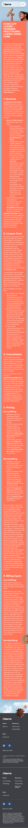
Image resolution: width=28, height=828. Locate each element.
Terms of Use (15, 726)
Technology (6, 783)
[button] (23, 4)
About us (5, 726)
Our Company (6, 781)
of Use (16, 49)
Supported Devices (18, 787)
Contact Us (6, 737)
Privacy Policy (16, 729)
